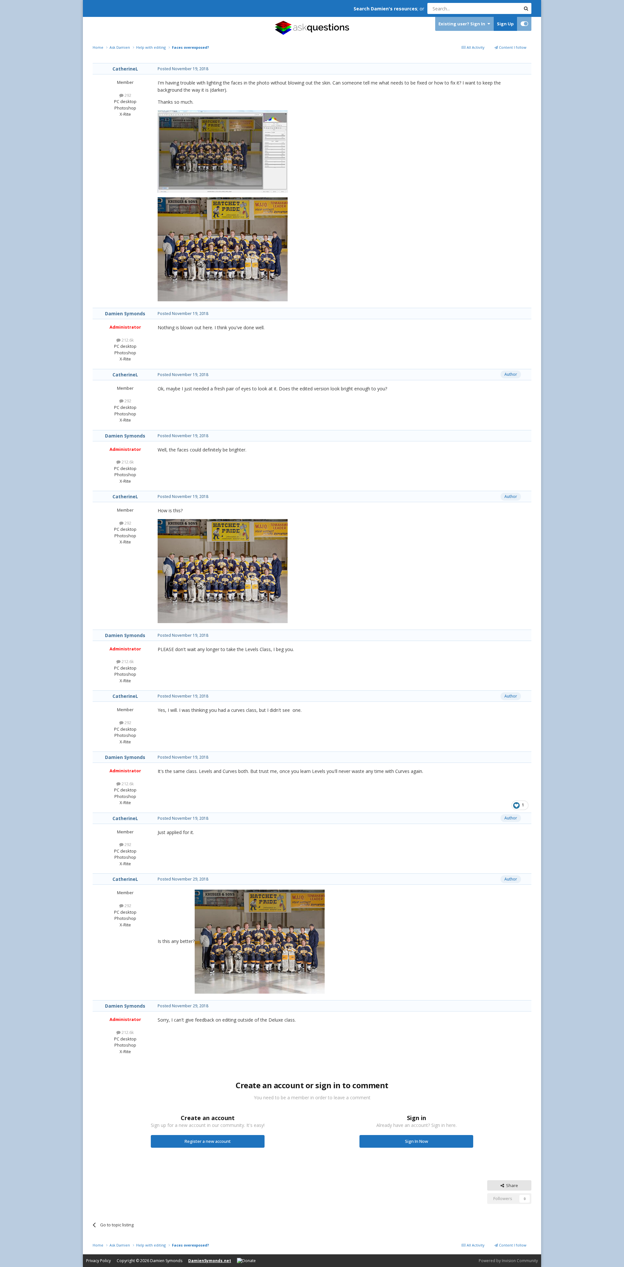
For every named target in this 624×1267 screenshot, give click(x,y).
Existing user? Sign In (462, 24)
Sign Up (505, 24)
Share (511, 1185)
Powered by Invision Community (508, 1260)
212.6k (127, 340)
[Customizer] (524, 24)
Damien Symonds (125, 313)
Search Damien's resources (385, 9)
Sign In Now (416, 1141)
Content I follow (512, 47)
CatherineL (125, 69)
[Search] (525, 8)
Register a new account (208, 1141)
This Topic (502, 8)
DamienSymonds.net (209, 1260)
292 (127, 95)
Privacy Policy (98, 1260)
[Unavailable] (260, 941)
